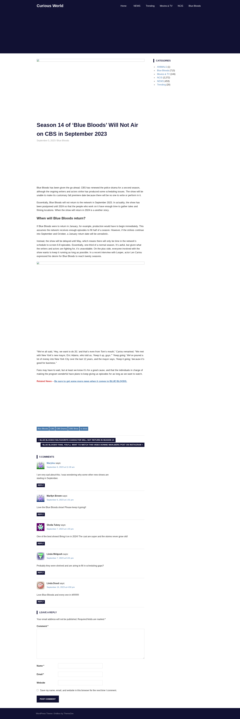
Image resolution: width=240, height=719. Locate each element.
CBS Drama (61, 429)
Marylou (51, 463)
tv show (84, 429)
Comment (42, 626)
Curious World (50, 6)
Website (41, 683)
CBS (52, 429)
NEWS (137, 6)
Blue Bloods (195, 6)
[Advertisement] (120, 32)
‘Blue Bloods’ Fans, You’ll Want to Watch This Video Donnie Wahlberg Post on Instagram (91, 445)
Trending (150, 6)
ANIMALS (162, 67)
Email (40, 674)
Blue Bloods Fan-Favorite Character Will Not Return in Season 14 (77, 440)
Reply (41, 485)
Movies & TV (166, 6)
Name (40, 666)
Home (124, 6)
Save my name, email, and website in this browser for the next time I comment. (78, 690)
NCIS (180, 6)
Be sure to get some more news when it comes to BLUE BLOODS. (90, 381)
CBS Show (73, 429)
